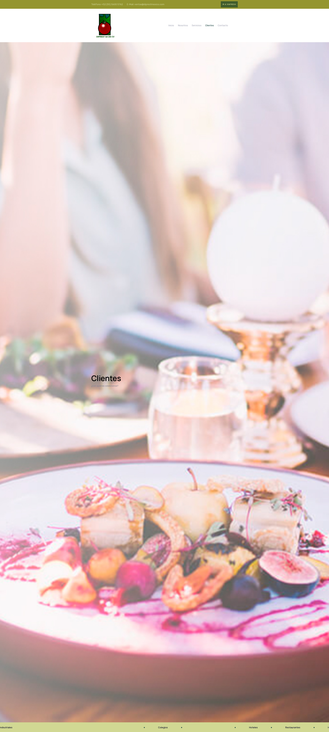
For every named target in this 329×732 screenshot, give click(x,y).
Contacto (223, 25)
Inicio (171, 25)
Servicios (196, 25)
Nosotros (183, 25)
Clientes (209, 25)
